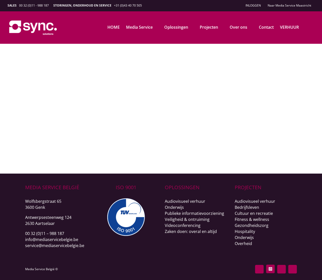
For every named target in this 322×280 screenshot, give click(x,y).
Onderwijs (174, 207)
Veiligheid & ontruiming (187, 219)
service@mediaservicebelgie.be (54, 245)
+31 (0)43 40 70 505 (128, 5)
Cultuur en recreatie (254, 213)
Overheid (243, 243)
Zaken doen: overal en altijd (191, 231)
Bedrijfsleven (247, 207)
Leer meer (225, 111)
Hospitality (245, 231)
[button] (306, 27)
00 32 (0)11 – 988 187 (44, 233)
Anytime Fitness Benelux (226, 60)
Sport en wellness (225, 68)
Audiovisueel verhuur (185, 201)
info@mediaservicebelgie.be (51, 239)
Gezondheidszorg (251, 225)
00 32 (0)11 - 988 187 (34, 5)
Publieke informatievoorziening (194, 213)
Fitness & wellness (252, 219)
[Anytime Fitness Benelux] (90, 59)
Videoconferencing (182, 225)
